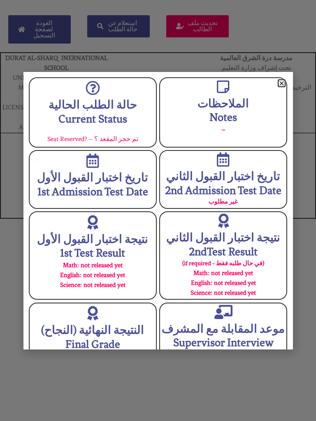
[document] (158, 210)
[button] (282, 83)
